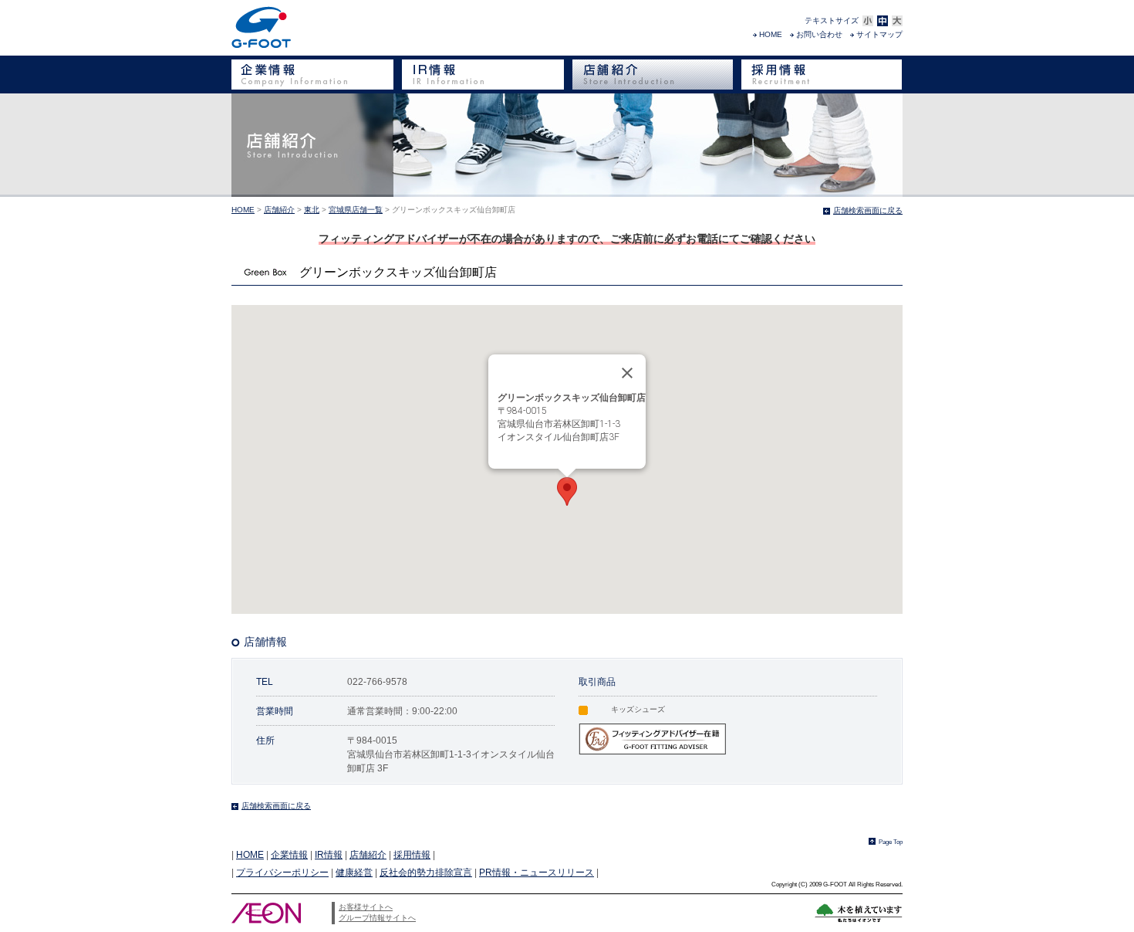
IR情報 (329, 854)
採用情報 (411, 854)
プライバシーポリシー (282, 872)
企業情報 (289, 854)
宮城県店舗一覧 (356, 209)
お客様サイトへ (366, 907)
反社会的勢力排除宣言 (426, 872)
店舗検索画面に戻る (868, 210)
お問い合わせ (819, 34)
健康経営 (354, 872)
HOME (770, 34)
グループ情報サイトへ (377, 917)
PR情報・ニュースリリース (536, 872)
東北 (311, 209)
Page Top (891, 842)
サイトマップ (879, 34)
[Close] (627, 372)
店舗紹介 (279, 209)
